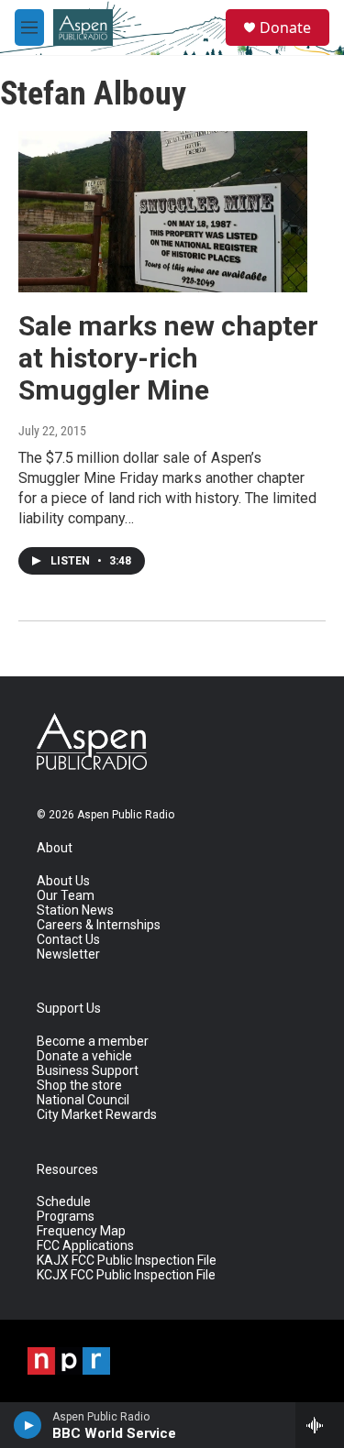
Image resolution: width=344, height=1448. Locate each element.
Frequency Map (81, 1231)
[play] (28, 1425)
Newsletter (68, 954)
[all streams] (319, 1425)
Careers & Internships (99, 925)
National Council (83, 1100)
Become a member (93, 1041)
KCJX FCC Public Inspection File (126, 1275)
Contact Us (68, 940)
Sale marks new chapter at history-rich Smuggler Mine (168, 358)
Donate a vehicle (84, 1056)
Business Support (88, 1071)
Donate (285, 27)
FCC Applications (85, 1246)
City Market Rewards (97, 1115)
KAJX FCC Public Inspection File (126, 1260)
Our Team (65, 896)
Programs (65, 1216)
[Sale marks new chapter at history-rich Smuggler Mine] (162, 211)
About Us (63, 881)
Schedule (64, 1202)
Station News (75, 910)
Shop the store (79, 1085)
